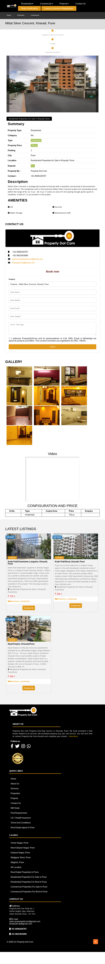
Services (15, 788)
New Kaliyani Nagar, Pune (23, 848)
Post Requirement (19, 813)
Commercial (35, 15)
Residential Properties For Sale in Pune (29, 877)
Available (12, 558)
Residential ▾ (27, 4)
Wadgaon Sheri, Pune (21, 857)
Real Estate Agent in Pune (23, 827)
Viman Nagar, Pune (19, 843)
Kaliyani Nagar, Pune (20, 853)
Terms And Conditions (21, 823)
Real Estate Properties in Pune (25, 872)
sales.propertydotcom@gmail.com (27, 259)
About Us (15, 784)
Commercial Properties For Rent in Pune (29, 892)
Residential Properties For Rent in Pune (29, 882)
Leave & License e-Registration (59, 8)
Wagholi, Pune (17, 862)
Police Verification (29, 8)
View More (73, 736)
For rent (10, 537)
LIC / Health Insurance (21, 818)
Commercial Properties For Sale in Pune (29, 887)
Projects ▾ (64, 4)
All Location (16, 867)
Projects (14, 798)
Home (9, 15)
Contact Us (80, 4)
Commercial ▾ (46, 4)
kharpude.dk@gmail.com (23, 263)
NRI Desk (15, 808)
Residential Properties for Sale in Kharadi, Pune (29, 118)
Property (12, 279)
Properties (20, 15)
